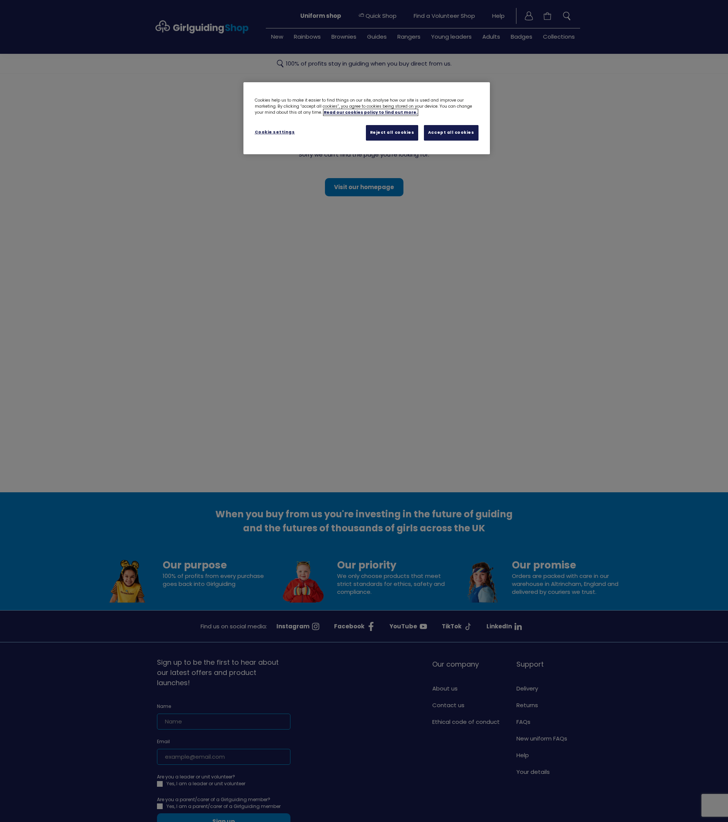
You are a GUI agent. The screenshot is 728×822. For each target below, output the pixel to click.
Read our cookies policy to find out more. (370, 112)
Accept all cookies (451, 132)
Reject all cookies (392, 132)
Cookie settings (275, 132)
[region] (366, 118)
